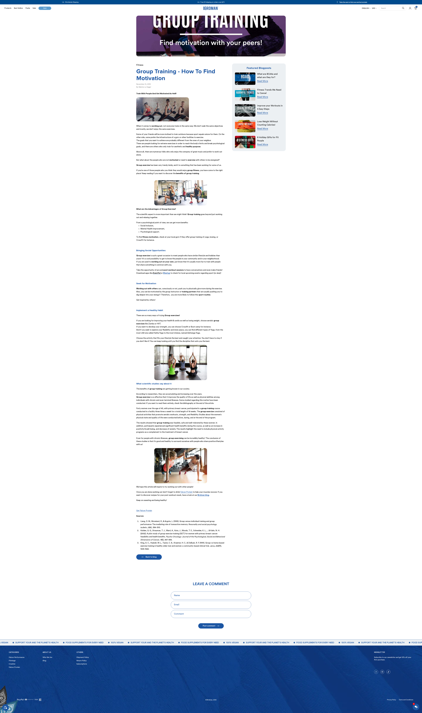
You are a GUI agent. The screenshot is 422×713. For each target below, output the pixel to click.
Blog (44, 661)
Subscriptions (81, 664)
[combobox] (390, 8)
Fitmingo (12, 661)
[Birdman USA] (211, 8)
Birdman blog (203, 495)
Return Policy (81, 661)
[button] (374, 8)
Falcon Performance (16, 657)
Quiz (45, 8)
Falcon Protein (186, 492)
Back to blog (151, 557)
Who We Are (47, 657)
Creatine (12, 664)
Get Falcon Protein (144, 511)
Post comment (209, 626)
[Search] (403, 8)
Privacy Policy (391, 699)
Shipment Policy (82, 657)
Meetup (166, 273)
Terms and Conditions (406, 699)
